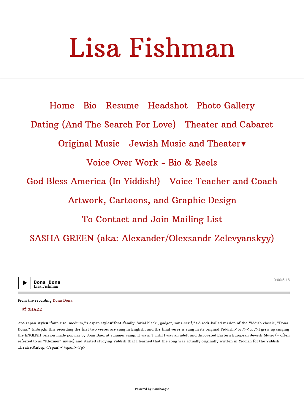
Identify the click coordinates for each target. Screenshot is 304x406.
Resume (122, 105)
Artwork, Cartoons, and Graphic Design (152, 200)
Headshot (168, 105)
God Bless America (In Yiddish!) (93, 181)
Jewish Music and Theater (184, 143)
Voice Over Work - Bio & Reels (152, 162)
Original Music (89, 143)
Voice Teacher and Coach (223, 181)
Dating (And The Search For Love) (103, 124)
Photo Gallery (225, 105)
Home (62, 105)
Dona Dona (62, 300)
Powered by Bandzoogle (152, 389)
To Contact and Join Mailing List (152, 219)
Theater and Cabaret (229, 124)
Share (35, 309)
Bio (90, 105)
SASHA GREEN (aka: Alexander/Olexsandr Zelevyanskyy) (152, 238)
